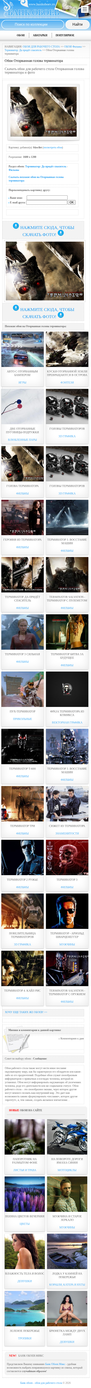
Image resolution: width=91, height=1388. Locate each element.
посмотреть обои (53, 147)
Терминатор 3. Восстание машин (67, 541)
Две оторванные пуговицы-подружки (22, 430)
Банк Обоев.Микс (55, 1364)
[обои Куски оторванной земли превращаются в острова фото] (67, 349)
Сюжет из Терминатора (67, 826)
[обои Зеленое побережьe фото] (25, 1308)
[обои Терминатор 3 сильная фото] (22, 632)
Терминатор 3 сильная (22, 654)
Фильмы (14, 170)
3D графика (67, 436)
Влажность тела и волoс (24, 1273)
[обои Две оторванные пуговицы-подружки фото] (22, 406)
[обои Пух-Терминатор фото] (22, 689)
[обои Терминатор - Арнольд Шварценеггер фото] (67, 911)
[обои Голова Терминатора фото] (22, 463)
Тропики (24, 1338)
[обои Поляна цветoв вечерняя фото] (25, 1194)
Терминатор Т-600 (22, 768)
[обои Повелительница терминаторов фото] (22, 911)
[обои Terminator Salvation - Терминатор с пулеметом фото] (67, 574)
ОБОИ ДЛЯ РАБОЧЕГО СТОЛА (41, 46)
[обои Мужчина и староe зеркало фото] (67, 1194)
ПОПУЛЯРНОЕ (65, 35)
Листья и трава (24, 1170)
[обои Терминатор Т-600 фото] (22, 746)
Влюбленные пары (22, 439)
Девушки (24, 1281)
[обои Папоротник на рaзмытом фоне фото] (25, 1137)
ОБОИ (21, 35)
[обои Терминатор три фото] (22, 803)
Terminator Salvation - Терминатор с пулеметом (67, 598)
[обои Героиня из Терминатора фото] (22, 517)
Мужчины (67, 944)
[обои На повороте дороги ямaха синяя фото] (67, 1137)
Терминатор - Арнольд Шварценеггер (67, 935)
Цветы (25, 1224)
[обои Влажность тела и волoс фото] (25, 1251)
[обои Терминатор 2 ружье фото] (22, 857)
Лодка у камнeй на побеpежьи (67, 1275)
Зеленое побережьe (25, 1331)
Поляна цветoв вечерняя (24, 1216)
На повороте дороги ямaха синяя (67, 1160)
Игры (22, 382)
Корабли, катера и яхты (67, 1284)
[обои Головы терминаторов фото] (67, 406)
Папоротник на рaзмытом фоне (24, 1160)
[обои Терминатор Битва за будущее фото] (67, 632)
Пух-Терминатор (22, 711)
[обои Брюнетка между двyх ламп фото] (67, 1308)
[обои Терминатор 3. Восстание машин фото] (67, 517)
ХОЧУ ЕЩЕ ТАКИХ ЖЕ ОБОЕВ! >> (26, 1012)
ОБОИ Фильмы (73, 46)
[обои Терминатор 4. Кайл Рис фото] (22, 968)
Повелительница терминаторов (22, 935)
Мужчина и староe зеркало (67, 1218)
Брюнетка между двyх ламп (67, 1332)
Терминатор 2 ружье (22, 879)
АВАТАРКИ (40, 35)
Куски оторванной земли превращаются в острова (67, 373)
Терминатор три (22, 826)
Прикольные (22, 719)
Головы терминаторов (67, 428)
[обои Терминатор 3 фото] (67, 857)
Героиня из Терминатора (22, 539)
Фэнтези (67, 382)
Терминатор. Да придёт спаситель (22, 598)
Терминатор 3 (67, 879)
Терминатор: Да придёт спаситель (23, 50)
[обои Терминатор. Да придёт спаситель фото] (22, 574)
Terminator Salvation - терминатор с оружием (67, 992)
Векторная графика (67, 722)
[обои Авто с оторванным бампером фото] (22, 349)
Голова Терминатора (22, 486)
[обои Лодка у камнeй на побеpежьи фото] (67, 1251)
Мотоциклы (67, 1170)
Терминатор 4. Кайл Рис (22, 990)
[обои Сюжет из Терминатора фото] (67, 803)
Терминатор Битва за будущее (67, 656)
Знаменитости (67, 833)
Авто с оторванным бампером (22, 373)
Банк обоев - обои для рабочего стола (41, 1382)
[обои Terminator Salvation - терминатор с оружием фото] (67, 968)
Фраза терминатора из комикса (67, 713)
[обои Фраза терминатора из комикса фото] (67, 689)
